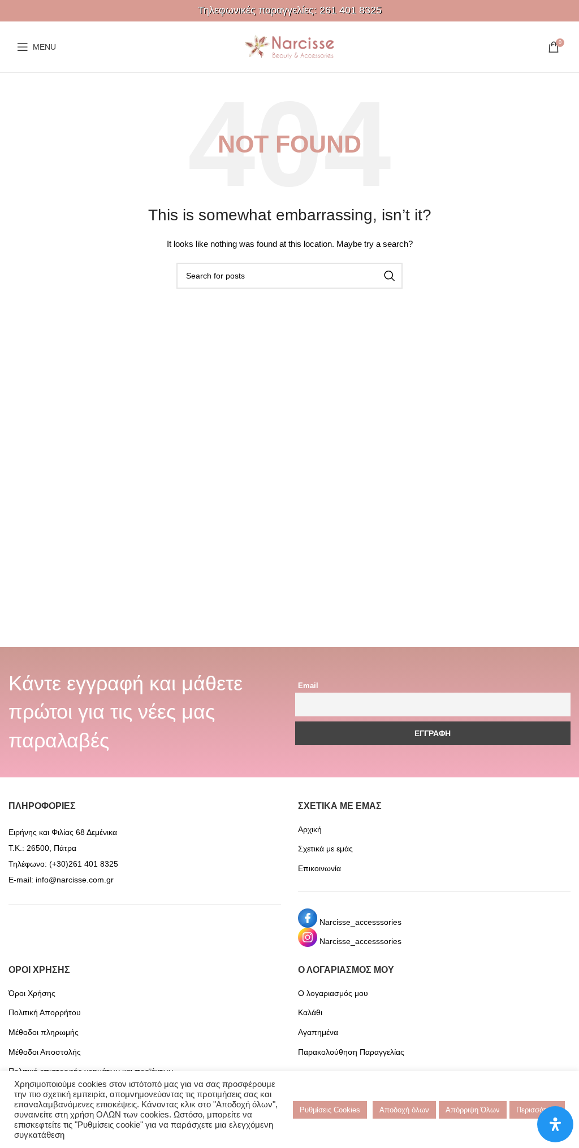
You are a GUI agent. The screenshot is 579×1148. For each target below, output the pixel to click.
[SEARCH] (390, 276)
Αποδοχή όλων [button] (404, 1110)
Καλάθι (310, 1012)
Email (308, 686)
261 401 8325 (350, 10)
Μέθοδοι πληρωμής (43, 1032)
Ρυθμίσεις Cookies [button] (330, 1110)
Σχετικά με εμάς (325, 848)
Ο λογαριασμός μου (333, 993)
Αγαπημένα (318, 1032)
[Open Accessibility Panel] (555, 1124)
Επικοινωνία (319, 868)
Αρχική (310, 829)
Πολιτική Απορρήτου (44, 1012)
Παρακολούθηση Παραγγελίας (351, 1051)
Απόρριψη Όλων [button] (473, 1110)
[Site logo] (289, 46)
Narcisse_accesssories (360, 922)
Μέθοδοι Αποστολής (44, 1051)
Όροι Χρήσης (31, 993)
